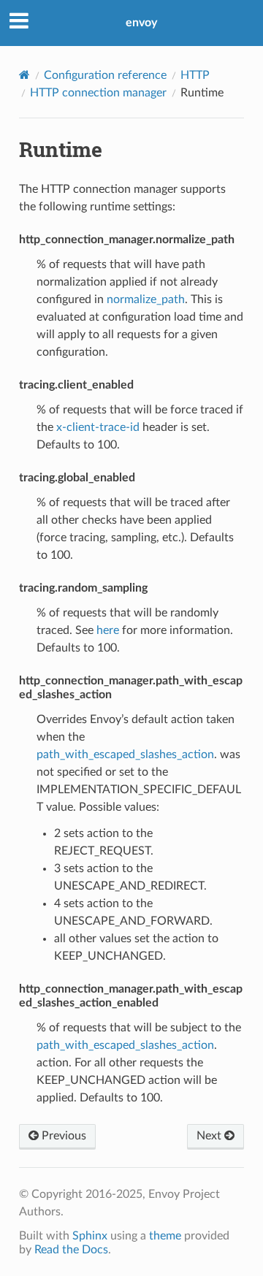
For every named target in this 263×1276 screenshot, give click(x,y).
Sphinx (89, 1236)
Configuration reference (105, 75)
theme (165, 1236)
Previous (62, 1136)
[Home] (24, 75)
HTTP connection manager (98, 93)
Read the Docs (71, 1250)
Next (210, 1136)
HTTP (195, 75)
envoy (141, 22)
